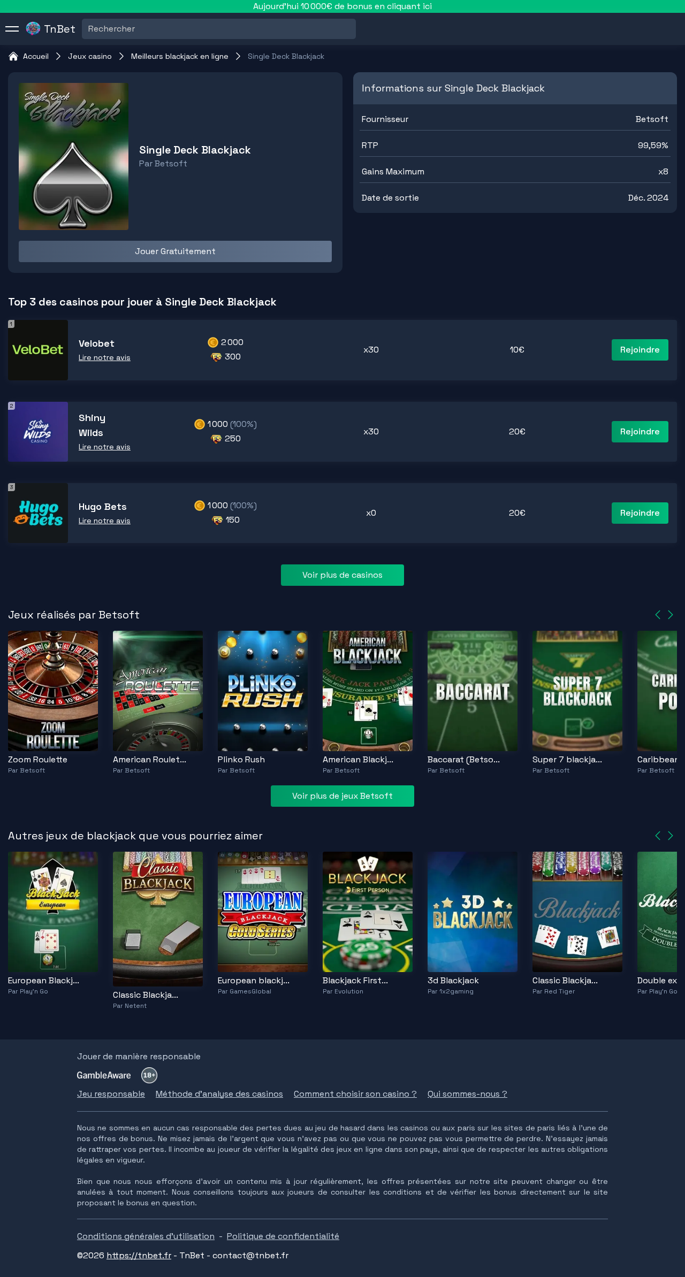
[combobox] (89, 28)
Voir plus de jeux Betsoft (342, 795)
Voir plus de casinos (342, 574)
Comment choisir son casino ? (355, 1093)
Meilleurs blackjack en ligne (180, 56)
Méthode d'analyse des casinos (219, 1093)
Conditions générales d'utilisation (146, 1236)
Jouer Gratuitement (175, 251)
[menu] (12, 29)
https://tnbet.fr (138, 1255)
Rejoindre (640, 349)
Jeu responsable (111, 1093)
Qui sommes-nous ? (467, 1093)
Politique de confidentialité (283, 1236)
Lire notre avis (105, 357)
